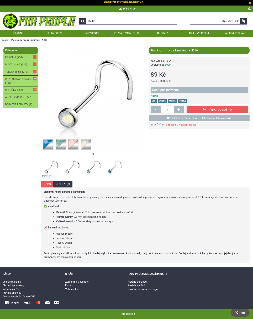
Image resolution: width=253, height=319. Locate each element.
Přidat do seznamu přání (184, 118)
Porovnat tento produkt (218, 118)
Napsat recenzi (187, 124)
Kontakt (69, 285)
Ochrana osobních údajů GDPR (19, 296)
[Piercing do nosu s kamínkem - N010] (93, 99)
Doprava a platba (12, 281)
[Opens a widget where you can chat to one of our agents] (240, 313)
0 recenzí (171, 124)
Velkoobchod (72, 289)
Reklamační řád (11, 289)
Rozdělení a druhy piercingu (143, 289)
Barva (155, 96)
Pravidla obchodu (12, 292)
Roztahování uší (136, 285)
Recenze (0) (63, 184)
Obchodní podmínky (13, 285)
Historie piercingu (137, 281)
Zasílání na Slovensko (77, 281)
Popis (47, 184)
